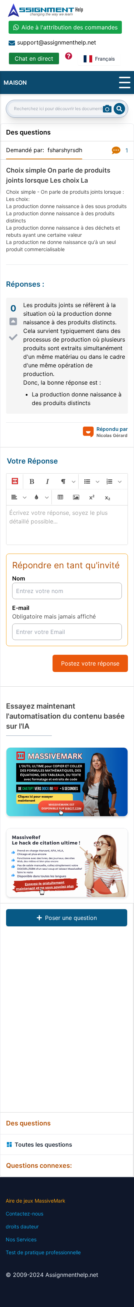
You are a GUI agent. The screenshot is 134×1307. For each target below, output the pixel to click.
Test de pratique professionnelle (43, 1252)
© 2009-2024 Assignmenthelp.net (52, 1274)
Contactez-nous (24, 1213)
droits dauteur (22, 1226)
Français (105, 59)
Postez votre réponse (90, 663)
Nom (18, 578)
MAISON (15, 82)
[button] (14, 481)
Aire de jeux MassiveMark (35, 1201)
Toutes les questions (43, 1144)
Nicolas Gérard (112, 435)
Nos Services (21, 1239)
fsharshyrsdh (65, 150)
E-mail (20, 607)
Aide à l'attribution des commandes (69, 27)
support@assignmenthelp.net (56, 42)
